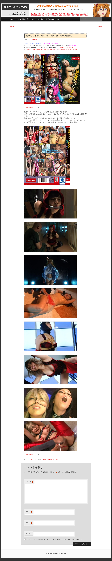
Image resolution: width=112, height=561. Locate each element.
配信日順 (40, 19)
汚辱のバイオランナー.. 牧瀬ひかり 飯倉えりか (40, 49)
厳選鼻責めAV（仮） (53, 19)
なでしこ (34, 459)
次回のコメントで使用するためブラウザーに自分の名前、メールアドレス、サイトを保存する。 (55, 539)
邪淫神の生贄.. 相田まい (66, 47)
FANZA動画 (29, 108)
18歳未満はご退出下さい (26, 19)
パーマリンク (54, 459)
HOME (12, 19)
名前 (29, 511)
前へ (12, 26)
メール (29, 522)
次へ (100, 26)
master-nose (46, 459)
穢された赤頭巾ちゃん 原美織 (67, 49)
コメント (29, 481)
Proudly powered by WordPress (56, 553)
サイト (28, 533)
